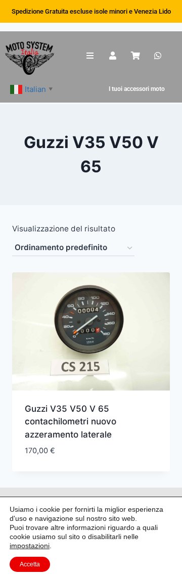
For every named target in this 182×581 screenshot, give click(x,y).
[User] (112, 55)
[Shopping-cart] (135, 55)
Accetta (30, 564)
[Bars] (90, 55)
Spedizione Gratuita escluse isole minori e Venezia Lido (91, 11)
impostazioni (30, 546)
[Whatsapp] (158, 55)
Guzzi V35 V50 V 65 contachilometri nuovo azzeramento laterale (70, 422)
